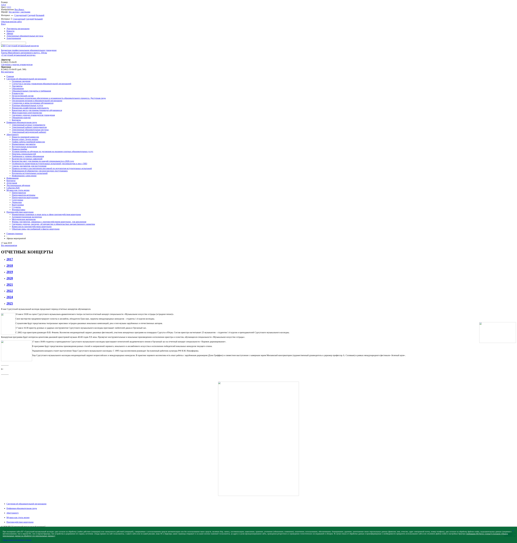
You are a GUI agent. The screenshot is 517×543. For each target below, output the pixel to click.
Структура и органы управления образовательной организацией (41, 83)
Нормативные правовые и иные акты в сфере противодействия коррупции (46, 214)
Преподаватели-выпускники (25, 197)
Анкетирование (13, 38)
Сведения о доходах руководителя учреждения (33, 115)
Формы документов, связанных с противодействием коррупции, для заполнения (49, 222)
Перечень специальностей (24, 154)
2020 (9, 278)
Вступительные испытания (24, 146)
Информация (12, 178)
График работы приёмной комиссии (28, 142)
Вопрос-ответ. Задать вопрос (25, 139)
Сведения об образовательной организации (26, 79)
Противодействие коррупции (20, 212)
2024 (9, 297)
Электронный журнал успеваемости (28, 125)
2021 (9, 284)
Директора (17, 202)
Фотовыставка (18, 209)
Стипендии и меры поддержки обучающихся (32, 103)
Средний (31, 15)
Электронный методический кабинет (29, 132)
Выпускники (18, 205)
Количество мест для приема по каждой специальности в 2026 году (43, 161)
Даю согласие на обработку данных (17, 540)
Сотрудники (17, 200)
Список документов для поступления (29, 166)
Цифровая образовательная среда (21, 122)
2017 (9, 259)
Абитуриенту (12, 134)
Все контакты (7, 72)
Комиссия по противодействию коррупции (32, 226)
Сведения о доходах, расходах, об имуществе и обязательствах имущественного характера (53, 224)
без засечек (14, 12)
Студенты (16, 207)
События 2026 (13, 188)
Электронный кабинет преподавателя (29, 127)
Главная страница (14, 233)
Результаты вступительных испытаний (30, 173)
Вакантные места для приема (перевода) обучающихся (37, 110)
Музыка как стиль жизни (17, 190)
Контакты (16, 120)
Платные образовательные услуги (27, 105)
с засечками (25, 12)
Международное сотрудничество (27, 113)
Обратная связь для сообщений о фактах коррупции (36, 229)
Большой (40, 15)
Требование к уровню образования (28, 156)
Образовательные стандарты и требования (31, 91)
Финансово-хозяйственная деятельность (30, 108)
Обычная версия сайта (11, 21)
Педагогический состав (23, 96)
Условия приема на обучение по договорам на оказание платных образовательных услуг (52, 151)
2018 (9, 265)
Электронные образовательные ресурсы (24, 36)
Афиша (9, 33)
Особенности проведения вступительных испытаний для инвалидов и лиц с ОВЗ (49, 163)
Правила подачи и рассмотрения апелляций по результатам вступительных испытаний (52, 168)
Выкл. (21, 9)
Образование (18, 88)
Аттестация (11, 183)
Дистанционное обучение (18, 185)
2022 (9, 290)
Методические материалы (24, 219)
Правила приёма (19, 149)
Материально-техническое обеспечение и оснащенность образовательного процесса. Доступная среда (59, 98)
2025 (9, 303)
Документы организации (17, 28)
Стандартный (20, 15)
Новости (10, 31)
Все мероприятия (9, 245)
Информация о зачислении (24, 176)
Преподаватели (19, 192)
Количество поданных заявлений (27, 159)
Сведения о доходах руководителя (16, 64)
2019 (9, 272)
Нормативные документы (24, 144)
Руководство (17, 93)
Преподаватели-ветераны (23, 195)
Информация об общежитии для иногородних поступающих (40, 171)
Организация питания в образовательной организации (37, 100)
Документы (17, 86)
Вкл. (17, 9)
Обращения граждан (21, 117)
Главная (10, 76)
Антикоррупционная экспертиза (27, 217)
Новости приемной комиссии (25, 137)
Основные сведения (21, 81)
